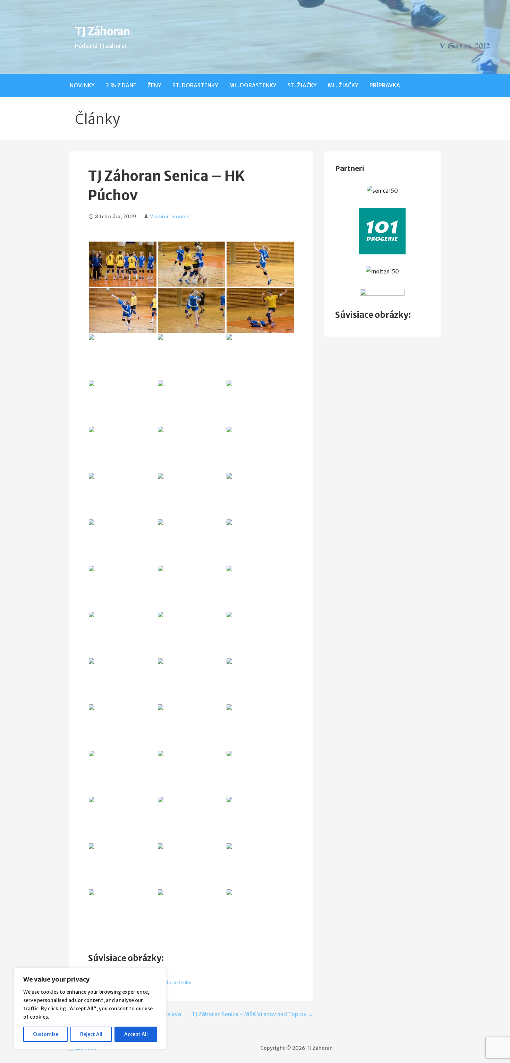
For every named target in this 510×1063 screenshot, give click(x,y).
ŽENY (154, 85)
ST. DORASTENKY (195, 85)
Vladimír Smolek (169, 217)
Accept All (136, 1034)
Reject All (91, 1034)
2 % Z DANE (121, 85)
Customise (45, 1034)
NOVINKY (82, 85)
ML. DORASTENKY (253, 85)
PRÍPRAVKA (384, 85)
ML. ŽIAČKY (343, 85)
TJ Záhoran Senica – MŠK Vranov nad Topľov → (252, 1014)
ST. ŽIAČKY (302, 85)
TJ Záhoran (102, 31)
